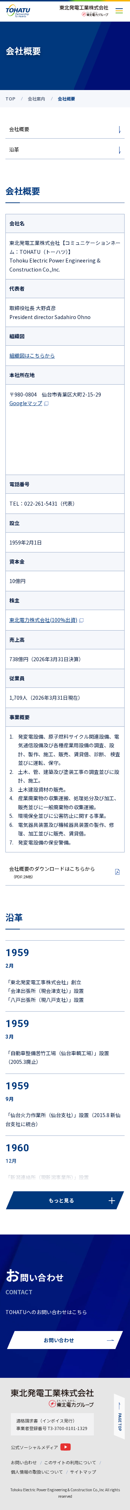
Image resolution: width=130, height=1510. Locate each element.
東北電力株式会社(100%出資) (43, 619)
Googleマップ (25, 403)
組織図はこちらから (32, 355)
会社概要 (19, 129)
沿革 (14, 149)
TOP (10, 98)
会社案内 (36, 98)
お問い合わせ (24, 1462)
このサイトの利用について (70, 1462)
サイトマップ (83, 1472)
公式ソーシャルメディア (34, 1447)
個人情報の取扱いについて (37, 1472)
